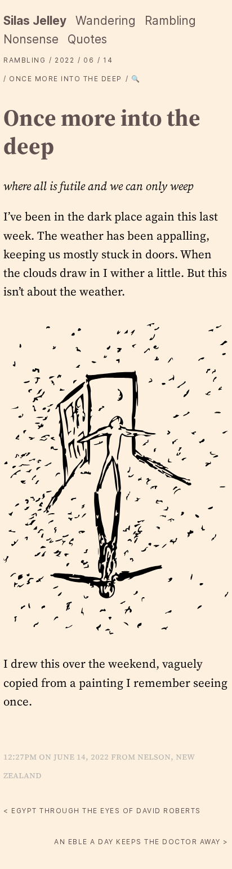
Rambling (170, 21)
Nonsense (31, 39)
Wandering (105, 21)
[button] (115, 478)
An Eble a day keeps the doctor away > (141, 841)
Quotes (87, 39)
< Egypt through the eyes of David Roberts (102, 810)
